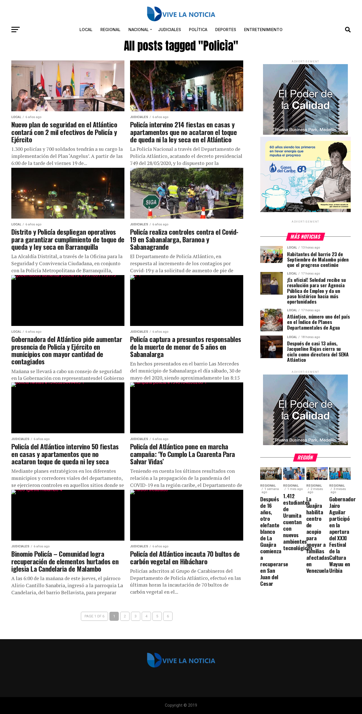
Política (198, 29)
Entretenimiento (263, 29)
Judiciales (169, 29)
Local (85, 29)
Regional (110, 29)
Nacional (138, 29)
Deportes (225, 29)
